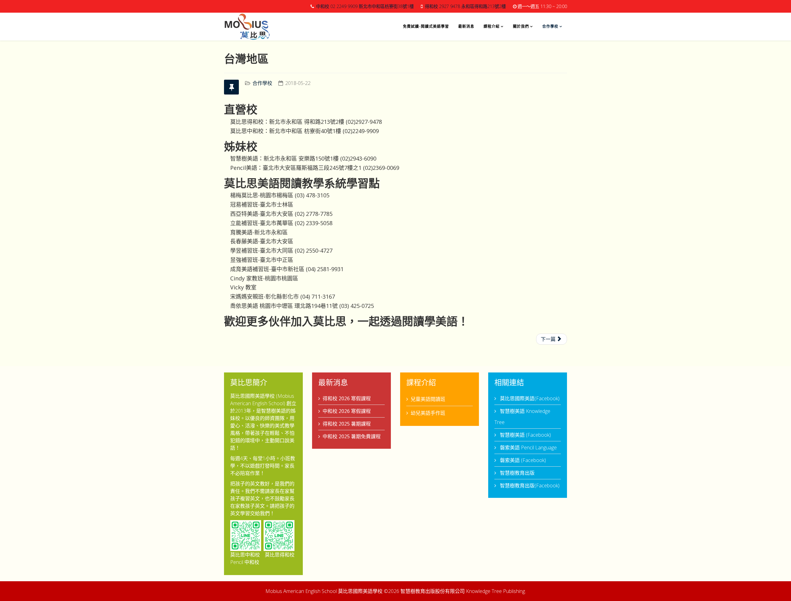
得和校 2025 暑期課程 (347, 423)
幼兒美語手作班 (428, 413)
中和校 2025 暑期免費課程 (352, 436)
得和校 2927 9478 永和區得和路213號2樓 (465, 6)
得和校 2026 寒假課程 (347, 398)
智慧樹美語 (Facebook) (525, 434)
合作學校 (550, 26)
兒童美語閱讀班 (428, 399)
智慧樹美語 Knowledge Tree (522, 417)
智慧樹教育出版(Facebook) (529, 485)
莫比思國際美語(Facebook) (529, 398)
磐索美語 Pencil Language (528, 447)
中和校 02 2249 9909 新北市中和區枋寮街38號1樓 (365, 6)
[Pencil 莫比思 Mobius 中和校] (245, 535)
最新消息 (466, 26)
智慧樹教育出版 (517, 472)
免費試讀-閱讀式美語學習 (426, 26)
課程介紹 (492, 26)
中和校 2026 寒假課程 (347, 411)
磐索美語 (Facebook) (522, 460)
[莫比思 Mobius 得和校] (279, 535)
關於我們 (521, 26)
